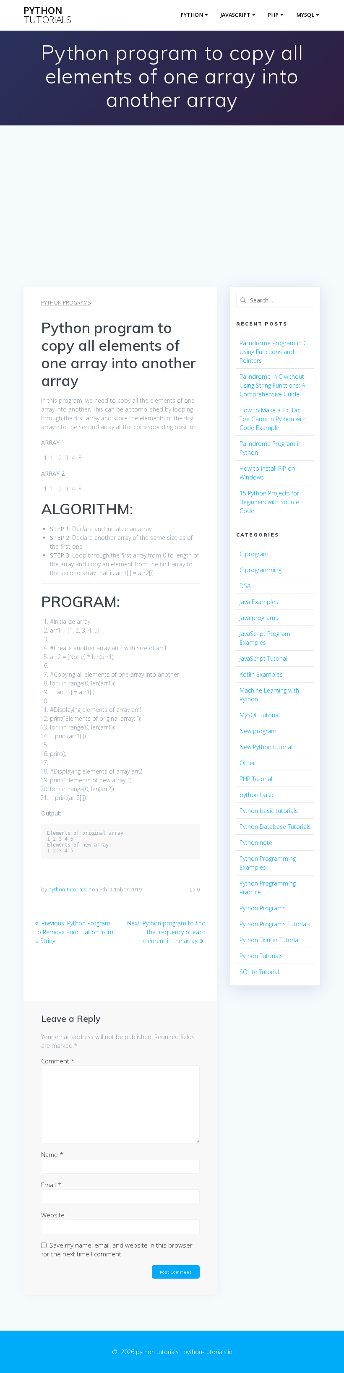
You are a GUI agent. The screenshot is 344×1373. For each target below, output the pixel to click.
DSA (245, 586)
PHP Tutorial (256, 779)
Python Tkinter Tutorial (270, 940)
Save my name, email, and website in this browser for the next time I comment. (117, 1249)
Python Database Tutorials (275, 827)
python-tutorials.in (69, 889)
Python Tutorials (261, 956)
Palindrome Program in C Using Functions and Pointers (273, 352)
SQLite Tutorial (259, 972)
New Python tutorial (266, 747)
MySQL (305, 14)
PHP (273, 14)
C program (254, 554)
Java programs (259, 618)
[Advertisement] (172, 223)
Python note (256, 843)
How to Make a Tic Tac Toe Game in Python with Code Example (273, 419)
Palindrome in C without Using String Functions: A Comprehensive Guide (272, 385)
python (47, 15)
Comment (58, 1061)
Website (53, 1215)
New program (258, 731)
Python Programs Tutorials (275, 924)
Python (191, 14)
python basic (257, 795)
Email (51, 1184)
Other (247, 763)
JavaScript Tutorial (263, 658)
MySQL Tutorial (260, 715)
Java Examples (259, 602)
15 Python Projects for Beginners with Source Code (269, 502)
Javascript (235, 14)
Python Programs (66, 302)
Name (52, 1154)
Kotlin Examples (261, 674)
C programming (260, 570)
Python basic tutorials (269, 811)
